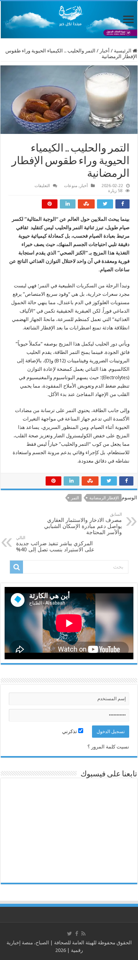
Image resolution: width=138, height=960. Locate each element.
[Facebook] (76, 933)
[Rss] (83, 933)
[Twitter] (69, 933)
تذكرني (70, 731)
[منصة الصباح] (69, 19)
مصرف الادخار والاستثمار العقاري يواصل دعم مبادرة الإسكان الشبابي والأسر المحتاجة (83, 523)
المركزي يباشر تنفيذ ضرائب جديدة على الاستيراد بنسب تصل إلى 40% (55, 544)
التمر (75, 497)
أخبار (105, 51)
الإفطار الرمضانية (104, 497)
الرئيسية (123, 51)
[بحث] (16, 567)
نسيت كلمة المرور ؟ (108, 747)
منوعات (70, 185)
